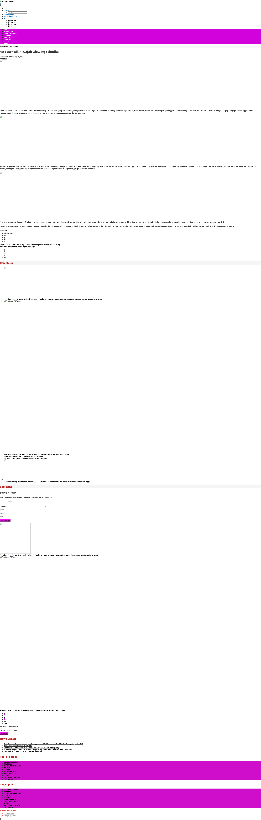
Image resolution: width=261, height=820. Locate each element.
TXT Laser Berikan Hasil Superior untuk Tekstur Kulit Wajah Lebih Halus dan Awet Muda (36, 454)
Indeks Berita (9, 814)
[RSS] (5, 241)
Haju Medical (8, 779)
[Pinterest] (5, 239)
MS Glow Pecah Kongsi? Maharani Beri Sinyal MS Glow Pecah (26, 458)
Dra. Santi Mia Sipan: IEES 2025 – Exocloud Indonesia (23, 752)
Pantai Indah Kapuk (11, 773)
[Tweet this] (5, 252)
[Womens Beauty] (7, 1)
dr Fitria (7, 768)
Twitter (12, 22)
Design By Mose (10, 816)
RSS (11, 26)
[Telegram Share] (5, 256)
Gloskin (6, 775)
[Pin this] (5, 254)
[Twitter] (5, 237)
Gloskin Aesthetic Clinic (12, 766)
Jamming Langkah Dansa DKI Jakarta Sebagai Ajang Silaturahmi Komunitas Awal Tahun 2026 (38, 750)
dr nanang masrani (11, 762)
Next (6, 723)
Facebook (13, 20)
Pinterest (13, 24)
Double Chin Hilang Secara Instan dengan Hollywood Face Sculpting (30, 245)
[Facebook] (5, 235)
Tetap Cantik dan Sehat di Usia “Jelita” (18, 746)
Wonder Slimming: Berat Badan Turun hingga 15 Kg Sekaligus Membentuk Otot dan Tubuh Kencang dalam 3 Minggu (47, 482)
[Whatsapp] (5, 258)
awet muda (8, 764)
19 (5, 721)
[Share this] (4, 250)
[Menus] (0, 3)
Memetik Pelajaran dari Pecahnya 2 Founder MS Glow (23, 456)
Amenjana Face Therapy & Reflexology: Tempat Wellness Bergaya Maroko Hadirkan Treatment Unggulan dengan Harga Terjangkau (53, 299)
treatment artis (10, 771)
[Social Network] (5, 18)
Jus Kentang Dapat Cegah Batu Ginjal (17, 247)
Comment (3, 506)
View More (4, 733)
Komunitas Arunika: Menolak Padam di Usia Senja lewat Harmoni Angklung (31, 748)
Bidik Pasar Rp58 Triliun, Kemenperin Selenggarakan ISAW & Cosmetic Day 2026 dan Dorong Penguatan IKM (43, 744)
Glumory (7, 770)
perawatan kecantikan (12, 777)
